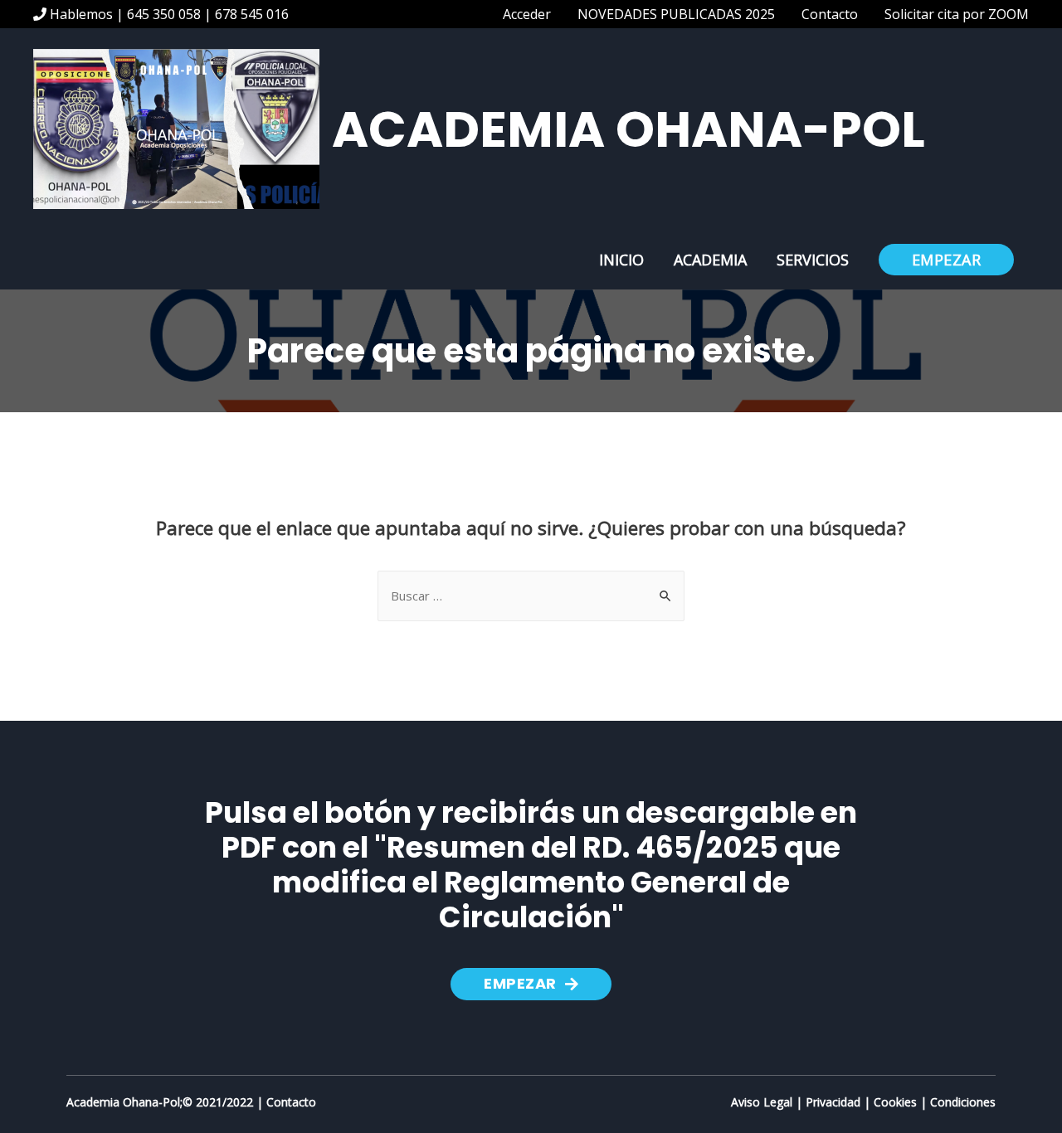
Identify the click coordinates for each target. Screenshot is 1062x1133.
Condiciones (963, 1102)
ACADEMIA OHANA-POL (628, 129)
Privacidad (833, 1102)
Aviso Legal (761, 1102)
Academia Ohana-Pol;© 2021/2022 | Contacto (191, 1102)
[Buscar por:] (531, 595)
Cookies (895, 1102)
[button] (531, 984)
